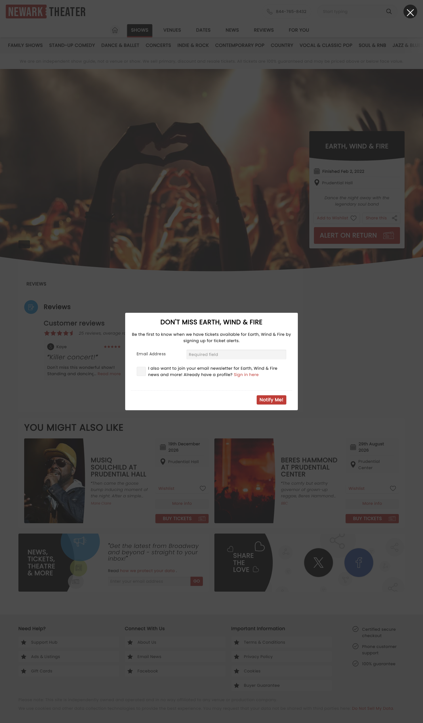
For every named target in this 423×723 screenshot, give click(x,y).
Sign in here (246, 374)
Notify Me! (271, 399)
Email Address (151, 354)
